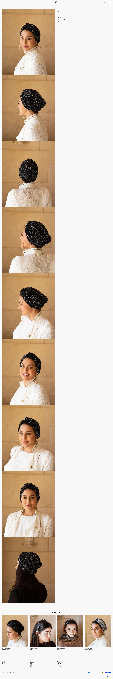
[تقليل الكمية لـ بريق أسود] (58, 15)
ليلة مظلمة (31, 649)
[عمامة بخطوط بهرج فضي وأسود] (98, 631)
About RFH (3, 661)
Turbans (31, 664)
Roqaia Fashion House (6, 648)
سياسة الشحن (58, 661)
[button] (110, 3)
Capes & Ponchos (32, 662)
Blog (2, 663)
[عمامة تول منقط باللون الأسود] (15, 631)
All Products (31, 666)
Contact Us (3, 662)
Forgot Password (59, 667)
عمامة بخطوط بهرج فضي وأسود (88, 649)
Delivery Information (59, 662)
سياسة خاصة (58, 665)
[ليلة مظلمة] (43, 631)
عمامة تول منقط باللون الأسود (5, 649)
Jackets (31, 661)
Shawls (30, 665)
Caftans (31, 663)
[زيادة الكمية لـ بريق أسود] (61, 15)
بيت (2, 5)
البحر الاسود (58, 649)
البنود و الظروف (59, 666)
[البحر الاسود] (70, 631)
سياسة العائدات (59, 663)
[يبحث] (109, 2)
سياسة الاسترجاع (59, 664)
